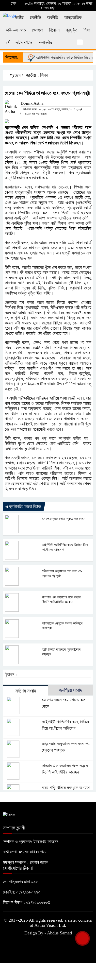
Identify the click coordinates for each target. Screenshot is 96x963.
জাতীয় (19, 17)
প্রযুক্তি (71, 30)
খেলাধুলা (37, 30)
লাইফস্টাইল (24, 42)
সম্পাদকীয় (45, 42)
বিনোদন (54, 30)
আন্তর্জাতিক (72, 17)
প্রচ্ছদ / (16, 75)
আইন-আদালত (15, 30)
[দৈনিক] (9, 814)
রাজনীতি (35, 17)
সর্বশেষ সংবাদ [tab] (25, 690)
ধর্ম (7, 42)
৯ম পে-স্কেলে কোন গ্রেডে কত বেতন (63, 519)
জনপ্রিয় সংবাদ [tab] (70, 690)
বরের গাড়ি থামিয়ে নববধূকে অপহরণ (66, 787)
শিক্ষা (86, 30)
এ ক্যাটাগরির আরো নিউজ (23, 506)
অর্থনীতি (52, 17)
